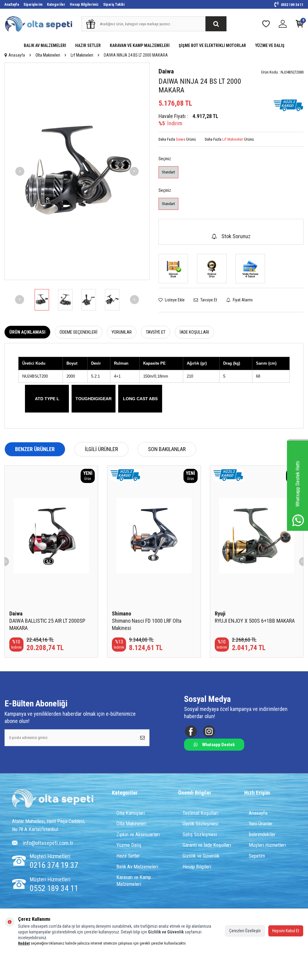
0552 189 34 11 (291, 5)
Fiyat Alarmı (242, 299)
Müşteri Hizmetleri (267, 845)
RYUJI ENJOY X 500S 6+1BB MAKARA (255, 621)
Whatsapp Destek (218, 744)
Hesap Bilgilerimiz (84, 4)
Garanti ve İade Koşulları (207, 845)
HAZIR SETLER (88, 45)
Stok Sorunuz (236, 236)
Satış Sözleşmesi (200, 834)
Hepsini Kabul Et (285, 930)
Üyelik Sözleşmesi (200, 824)
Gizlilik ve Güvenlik (201, 856)
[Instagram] (209, 731)
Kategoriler (56, 4)
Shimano (121, 613)
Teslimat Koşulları (200, 813)
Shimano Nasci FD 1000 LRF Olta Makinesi (146, 624)
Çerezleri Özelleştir (245, 930)
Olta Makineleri (47, 55)
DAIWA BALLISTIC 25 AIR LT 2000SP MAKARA (47, 624)
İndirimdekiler (262, 834)
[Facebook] (191, 731)
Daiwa (166, 71)
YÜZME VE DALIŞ (270, 45)
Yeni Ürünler (261, 824)
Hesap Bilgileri (197, 867)
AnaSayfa (12, 4)
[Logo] (52, 799)
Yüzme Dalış (128, 845)
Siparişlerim (32, 4)
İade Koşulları (194, 332)
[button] (19, 171)
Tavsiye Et (208, 299)
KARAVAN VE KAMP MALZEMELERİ (140, 45)
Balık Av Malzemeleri (137, 867)
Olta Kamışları (130, 813)
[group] (77, 171)
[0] (299, 25)
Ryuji (220, 613)
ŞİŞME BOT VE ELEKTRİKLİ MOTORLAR (212, 45)
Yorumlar (122, 332)
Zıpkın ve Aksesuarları (138, 834)
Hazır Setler (128, 856)
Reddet (24, 943)
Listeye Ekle (174, 299)
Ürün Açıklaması (27, 332)
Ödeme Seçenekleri (78, 332)
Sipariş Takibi (114, 4)
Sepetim (257, 856)
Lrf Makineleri (82, 55)
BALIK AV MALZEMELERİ (45, 45)
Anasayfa (16, 55)
